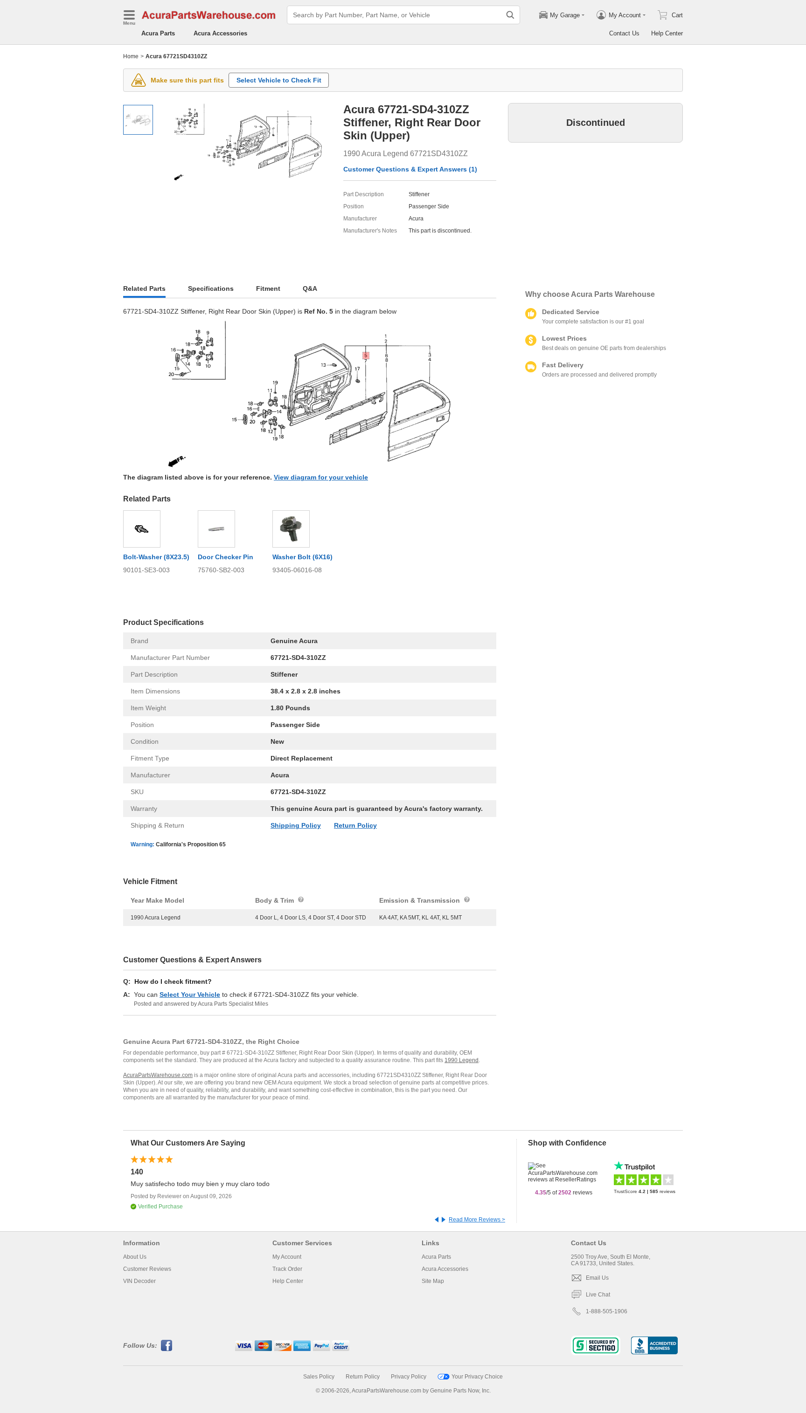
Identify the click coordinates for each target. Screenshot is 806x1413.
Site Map (433, 1281)
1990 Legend (462, 1060)
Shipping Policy (296, 825)
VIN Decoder (139, 1281)
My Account (286, 1257)
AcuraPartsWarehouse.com (158, 1075)
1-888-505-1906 (606, 1311)
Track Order (287, 1269)
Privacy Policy (408, 1376)
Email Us (597, 1278)
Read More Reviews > (477, 1219)
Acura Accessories (220, 33)
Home (131, 56)
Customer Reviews (147, 1269)
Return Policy (355, 825)
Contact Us (624, 33)
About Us (134, 1257)
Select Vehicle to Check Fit (278, 80)
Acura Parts (158, 33)
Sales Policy (318, 1376)
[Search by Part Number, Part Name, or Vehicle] (510, 15)
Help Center (667, 33)
